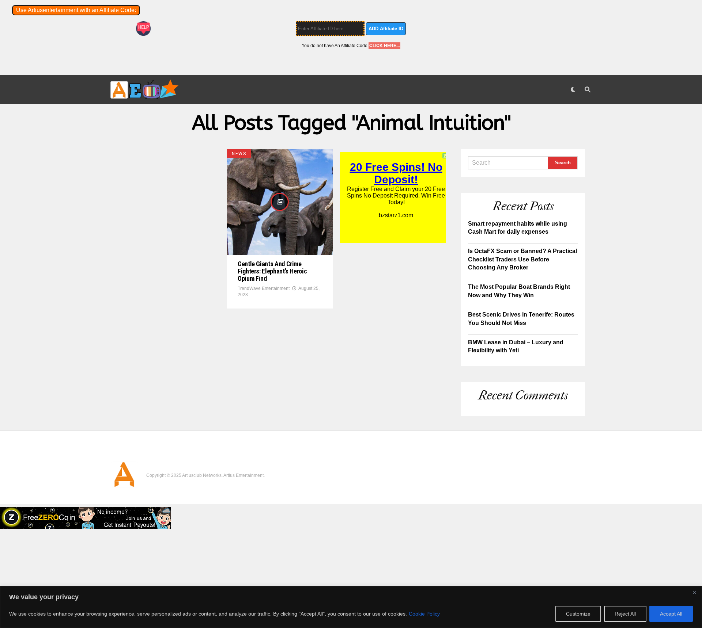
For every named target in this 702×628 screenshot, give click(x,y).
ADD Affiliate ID (386, 28)
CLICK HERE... (384, 45)
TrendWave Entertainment (264, 288)
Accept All (671, 614)
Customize (578, 614)
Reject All (625, 614)
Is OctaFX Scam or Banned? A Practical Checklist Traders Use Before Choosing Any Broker (522, 259)
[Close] (694, 592)
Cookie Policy (424, 614)
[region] (351, 607)
